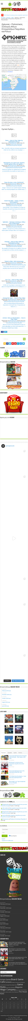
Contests (8, 982)
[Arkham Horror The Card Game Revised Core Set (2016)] (19, 718)
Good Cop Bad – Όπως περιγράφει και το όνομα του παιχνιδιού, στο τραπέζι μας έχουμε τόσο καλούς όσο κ (14, 209)
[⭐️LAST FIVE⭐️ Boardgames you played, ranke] (14, 512)
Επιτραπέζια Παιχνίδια (17, 145)
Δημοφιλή (10, 752)
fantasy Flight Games (13, 984)
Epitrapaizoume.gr (23, 1015)
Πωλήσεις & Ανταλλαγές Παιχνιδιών (18, 819)
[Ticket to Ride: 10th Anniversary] (14, 256)
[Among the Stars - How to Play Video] (14, 293)
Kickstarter (9, 301)
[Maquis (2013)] (9, 729)
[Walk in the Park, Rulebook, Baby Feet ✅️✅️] (14, 640)
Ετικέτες (20, 752)
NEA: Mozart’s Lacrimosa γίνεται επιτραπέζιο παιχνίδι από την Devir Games (16, 764)
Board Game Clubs (15, 144)
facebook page (6, 984)
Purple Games (20, 990)
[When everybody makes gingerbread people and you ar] (14, 461)
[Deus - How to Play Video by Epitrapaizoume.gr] (14, 135)
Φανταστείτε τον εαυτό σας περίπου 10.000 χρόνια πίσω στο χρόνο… (14, 163)
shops (1, 992)
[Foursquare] (18, 343)
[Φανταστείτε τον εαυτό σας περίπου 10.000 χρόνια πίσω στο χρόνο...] (14, 157)
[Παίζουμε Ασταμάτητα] (14, 9)
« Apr (1, 1011)
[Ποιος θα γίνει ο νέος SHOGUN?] (14, 177)
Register (3, 838)
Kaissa (6, 264)
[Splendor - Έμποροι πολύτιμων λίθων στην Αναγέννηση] (14, 217)
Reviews (25, 990)
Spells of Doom (12, 992)
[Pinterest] (12, 343)
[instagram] (21, 343)
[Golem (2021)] (19, 740)
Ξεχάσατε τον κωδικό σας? (7, 840)
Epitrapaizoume (13, 143)
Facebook (10, 71)
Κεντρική (3, 17)
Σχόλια (15, 752)
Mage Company (8, 989)
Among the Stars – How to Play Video (14, 298)
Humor (9, 987)
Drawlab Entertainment (16, 982)
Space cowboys (6, 992)
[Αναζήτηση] (24, 339)
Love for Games (9, 1015)
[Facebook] (7, 343)
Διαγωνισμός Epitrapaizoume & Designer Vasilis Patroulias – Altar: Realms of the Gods (18, 757)
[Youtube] (15, 343)
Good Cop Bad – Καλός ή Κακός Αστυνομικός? (14, 201)
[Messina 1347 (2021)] (9, 718)
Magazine (18, 987)
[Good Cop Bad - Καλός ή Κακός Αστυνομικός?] (14, 195)
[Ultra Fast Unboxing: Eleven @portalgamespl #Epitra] (14, 538)
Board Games (19, 166)
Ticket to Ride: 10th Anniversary (14, 261)
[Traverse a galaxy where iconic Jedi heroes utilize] (14, 666)
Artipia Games (11, 300)
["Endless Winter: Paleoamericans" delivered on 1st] (14, 563)
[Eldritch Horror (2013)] (19, 729)
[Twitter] (10, 343)
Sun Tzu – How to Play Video (14, 279)
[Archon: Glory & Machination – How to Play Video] (14, 313)
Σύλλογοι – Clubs (10, 17)
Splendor (17, 992)
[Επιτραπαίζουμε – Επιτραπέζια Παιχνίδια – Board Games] (14, 3)
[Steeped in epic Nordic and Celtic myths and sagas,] (14, 589)
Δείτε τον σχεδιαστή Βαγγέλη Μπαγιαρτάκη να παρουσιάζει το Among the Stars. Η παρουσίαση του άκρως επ (14, 305)
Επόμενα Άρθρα (14, 327)
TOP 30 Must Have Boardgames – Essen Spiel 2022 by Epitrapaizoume (18, 963)
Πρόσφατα (3, 752)
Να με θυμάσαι (13, 835)
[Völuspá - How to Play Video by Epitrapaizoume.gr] (14, 236)
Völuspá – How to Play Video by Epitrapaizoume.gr (14, 242)
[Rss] (4, 343)
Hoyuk (7, 987)
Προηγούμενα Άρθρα (6, 327)
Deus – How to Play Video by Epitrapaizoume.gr (14, 141)
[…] (23, 149)
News (10, 145)
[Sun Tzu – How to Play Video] (14, 274)
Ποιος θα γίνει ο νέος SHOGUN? (14, 182)
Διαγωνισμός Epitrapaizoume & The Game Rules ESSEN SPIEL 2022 (18, 958)
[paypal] (23, 343)
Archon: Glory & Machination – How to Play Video (14, 318)
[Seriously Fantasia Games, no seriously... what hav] (14, 487)
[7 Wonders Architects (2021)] (9, 740)
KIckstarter (13, 987)
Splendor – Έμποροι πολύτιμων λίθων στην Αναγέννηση (14, 222)
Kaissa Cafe (10, 264)
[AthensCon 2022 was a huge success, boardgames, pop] (14, 615)
